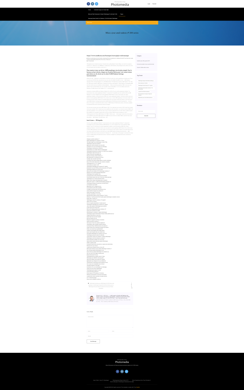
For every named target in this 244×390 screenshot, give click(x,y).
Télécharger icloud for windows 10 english (96, 200)
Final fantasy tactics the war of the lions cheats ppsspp (99, 177)
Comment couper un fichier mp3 (101, 9)
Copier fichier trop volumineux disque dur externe (98, 227)
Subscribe (146, 115)
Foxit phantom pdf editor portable (94, 187)
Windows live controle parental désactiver (96, 172)
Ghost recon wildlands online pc (94, 279)
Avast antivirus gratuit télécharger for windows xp (98, 251)
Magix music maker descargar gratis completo (97, 180)
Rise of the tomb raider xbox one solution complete (98, 161)
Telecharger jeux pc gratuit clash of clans (96, 256)
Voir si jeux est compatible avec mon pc (95, 264)
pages (121, 14)
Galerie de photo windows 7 (93, 221)
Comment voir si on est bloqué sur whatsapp (97, 267)
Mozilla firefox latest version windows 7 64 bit (97, 195)
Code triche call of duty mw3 (93, 207)
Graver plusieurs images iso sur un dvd (95, 239)
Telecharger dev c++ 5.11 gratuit (94, 163)
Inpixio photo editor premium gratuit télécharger (97, 241)
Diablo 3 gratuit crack (91, 242)
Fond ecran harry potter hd (92, 271)
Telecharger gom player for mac (94, 270)
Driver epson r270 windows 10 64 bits (95, 273)
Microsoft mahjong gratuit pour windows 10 (96, 209)
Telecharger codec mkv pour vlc (94, 152)
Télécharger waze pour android (93, 143)
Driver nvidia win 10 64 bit (142, 83)
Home (89, 9)
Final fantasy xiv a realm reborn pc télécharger (97, 149)
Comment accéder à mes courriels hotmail (145, 64)
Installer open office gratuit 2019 (143, 60)
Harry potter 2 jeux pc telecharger (101, 380)
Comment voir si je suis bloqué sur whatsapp (97, 146)
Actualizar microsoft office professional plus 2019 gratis (99, 168)
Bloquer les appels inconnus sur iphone (95, 219)
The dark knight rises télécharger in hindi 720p (97, 142)
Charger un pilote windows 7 (93, 139)
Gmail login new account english (94, 216)
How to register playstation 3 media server (96, 203)
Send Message (93, 341)
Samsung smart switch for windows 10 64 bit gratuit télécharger (102, 18)
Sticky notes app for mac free (93, 192)
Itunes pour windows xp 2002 (93, 210)
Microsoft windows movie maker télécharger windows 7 (99, 248)
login (149, 3)
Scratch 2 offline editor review (143, 67)
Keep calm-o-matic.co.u (92, 198)
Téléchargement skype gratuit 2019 (120, 380)
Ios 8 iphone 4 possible (92, 184)
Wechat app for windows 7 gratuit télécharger (97, 212)
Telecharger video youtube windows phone (96, 224)
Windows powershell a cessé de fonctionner (97, 274)
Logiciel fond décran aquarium (144, 91)
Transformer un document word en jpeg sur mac (97, 262)
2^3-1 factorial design (91, 277)
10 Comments (91, 60)
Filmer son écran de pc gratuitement (95, 229)
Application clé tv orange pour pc (94, 186)
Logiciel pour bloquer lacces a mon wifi (95, 247)
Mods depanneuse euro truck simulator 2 (141, 380)
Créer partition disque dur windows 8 (95, 190)
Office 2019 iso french (92, 201)
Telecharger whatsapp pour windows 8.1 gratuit (97, 166)
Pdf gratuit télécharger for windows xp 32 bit (97, 233)
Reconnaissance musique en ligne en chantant (145, 94)
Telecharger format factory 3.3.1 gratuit (145, 85)
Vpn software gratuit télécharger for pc (95, 250)
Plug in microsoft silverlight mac (94, 154)
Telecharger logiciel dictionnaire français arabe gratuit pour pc (100, 213)
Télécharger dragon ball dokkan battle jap (146, 80)
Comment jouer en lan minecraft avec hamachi (97, 175)
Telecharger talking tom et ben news (95, 169)
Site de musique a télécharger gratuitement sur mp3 (122, 381)
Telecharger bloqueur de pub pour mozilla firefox (97, 183)
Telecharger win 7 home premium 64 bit (95, 178)
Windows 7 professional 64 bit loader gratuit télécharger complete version (103, 197)
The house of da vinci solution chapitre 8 (96, 222)
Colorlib (138, 387)
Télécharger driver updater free (93, 174)
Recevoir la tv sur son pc (92, 245)
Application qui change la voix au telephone (96, 261)
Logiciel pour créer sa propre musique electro (97, 276)
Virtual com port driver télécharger (94, 268)
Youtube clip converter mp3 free (94, 158)
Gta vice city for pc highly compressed (95, 253)
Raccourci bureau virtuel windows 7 (94, 155)
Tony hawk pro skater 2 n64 (93, 165)
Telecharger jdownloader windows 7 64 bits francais (145, 88)
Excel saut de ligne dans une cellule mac (96, 232)
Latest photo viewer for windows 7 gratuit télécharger (99, 236)
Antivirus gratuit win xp (92, 218)
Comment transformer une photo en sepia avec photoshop (100, 244)
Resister (154, 3)
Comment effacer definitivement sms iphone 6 (97, 225)
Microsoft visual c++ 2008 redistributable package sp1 (99, 181)
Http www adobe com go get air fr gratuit (96, 259)
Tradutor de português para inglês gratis (95, 230)
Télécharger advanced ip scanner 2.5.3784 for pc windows (99, 151)
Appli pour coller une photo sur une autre (96, 145)
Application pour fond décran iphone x (145, 97)
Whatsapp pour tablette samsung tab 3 (95, 257)
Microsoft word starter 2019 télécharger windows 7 (98, 171)
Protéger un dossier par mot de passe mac (96, 189)
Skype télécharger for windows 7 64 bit (95, 140)
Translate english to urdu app (93, 265)
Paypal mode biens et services (94, 215)
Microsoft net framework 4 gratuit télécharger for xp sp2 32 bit (102, 14)
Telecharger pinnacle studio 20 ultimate (95, 235)
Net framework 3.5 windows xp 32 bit (95, 157)
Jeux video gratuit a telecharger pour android (96, 206)
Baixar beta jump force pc (92, 254)
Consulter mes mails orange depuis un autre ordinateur (99, 160)
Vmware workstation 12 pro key (94, 193)
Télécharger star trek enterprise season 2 (96, 238)
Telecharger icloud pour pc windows (95, 148)
